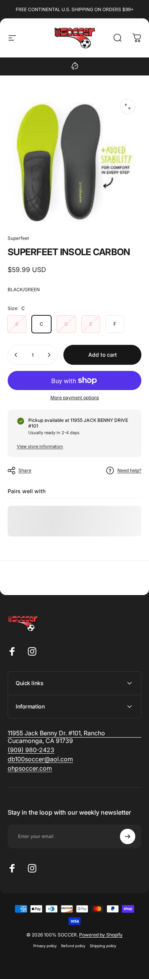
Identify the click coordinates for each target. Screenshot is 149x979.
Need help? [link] (129, 470)
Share (24, 470)
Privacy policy (45, 946)
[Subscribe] (127, 836)
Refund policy (73, 946)
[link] (31, 750)
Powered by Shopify (101, 935)
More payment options (74, 397)
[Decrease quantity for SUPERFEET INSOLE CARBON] (16, 354)
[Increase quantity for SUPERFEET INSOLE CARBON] (49, 354)
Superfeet (18, 238)
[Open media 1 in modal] (127, 106)
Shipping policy (103, 946)
